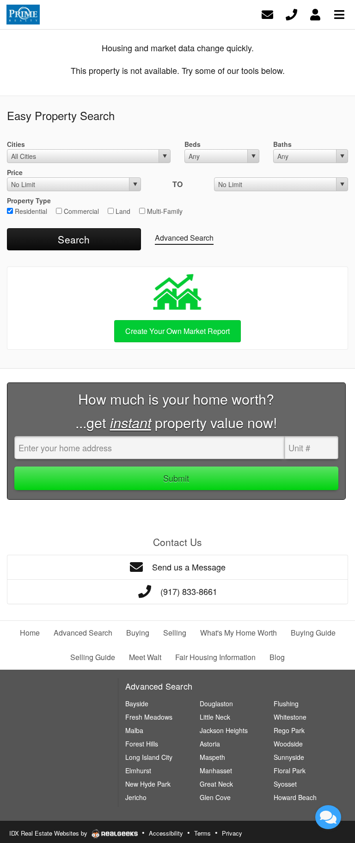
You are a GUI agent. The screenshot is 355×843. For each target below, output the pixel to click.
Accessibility (166, 833)
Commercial (80, 211)
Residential (30, 211)
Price (15, 172)
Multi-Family (164, 211)
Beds (192, 144)
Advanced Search (184, 237)
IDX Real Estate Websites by (49, 833)
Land (122, 211)
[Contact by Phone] (291, 13)
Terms (202, 833)
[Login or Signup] (315, 13)
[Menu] (339, 13)
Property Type (29, 200)
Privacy (232, 833)
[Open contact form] (267, 13)
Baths (282, 144)
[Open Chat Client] (328, 817)
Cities (16, 144)
